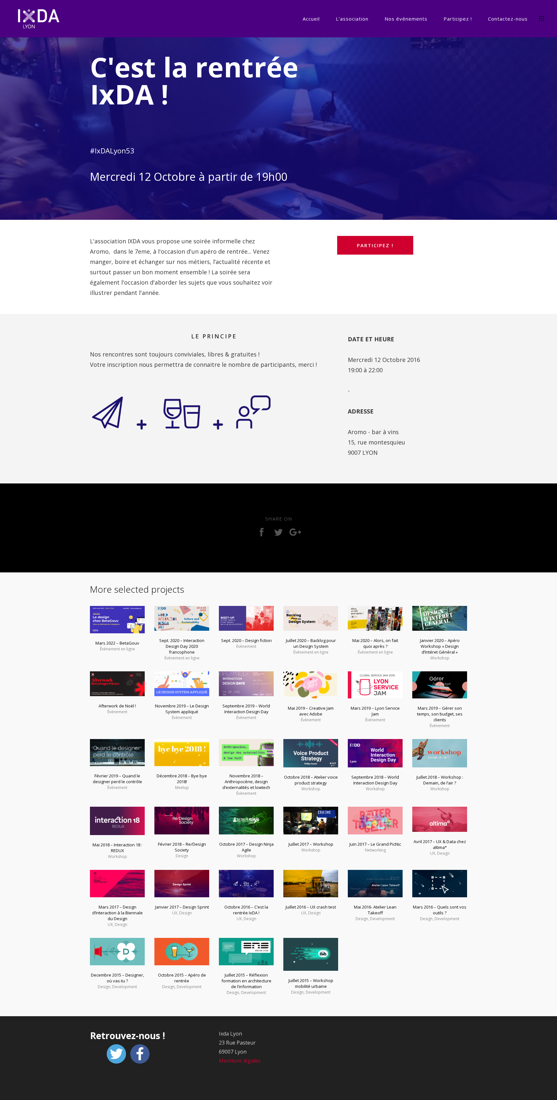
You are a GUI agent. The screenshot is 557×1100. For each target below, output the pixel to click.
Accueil (311, 18)
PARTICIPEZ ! (375, 245)
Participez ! (458, 18)
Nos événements (406, 18)
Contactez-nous (508, 18)
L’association (352, 18)
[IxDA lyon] (38, 19)
